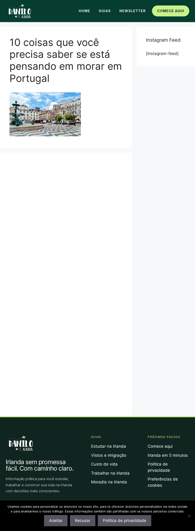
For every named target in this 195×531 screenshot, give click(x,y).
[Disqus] (66, 221)
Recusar (82, 520)
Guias (105, 11)
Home (84, 11)
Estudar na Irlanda (108, 446)
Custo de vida (104, 464)
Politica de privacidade (124, 520)
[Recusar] (189, 515)
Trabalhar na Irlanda (110, 473)
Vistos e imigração (108, 455)
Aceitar (56, 520)
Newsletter (132, 11)
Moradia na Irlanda (109, 482)
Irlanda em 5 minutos (168, 455)
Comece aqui (170, 11)
